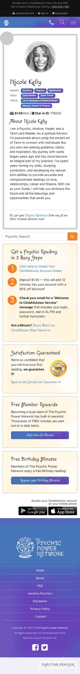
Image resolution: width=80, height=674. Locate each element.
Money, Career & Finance (36, 105)
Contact (40, 616)
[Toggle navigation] (73, 22)
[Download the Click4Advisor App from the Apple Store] (62, 510)
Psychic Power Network (54, 627)
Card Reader (29, 95)
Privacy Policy (40, 609)
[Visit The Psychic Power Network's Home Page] (40, 550)
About (40, 578)
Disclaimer (40, 601)
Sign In (44, 13)
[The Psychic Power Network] (4, 22)
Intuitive (27, 90)
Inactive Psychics (40, 593)
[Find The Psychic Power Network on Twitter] (44, 647)
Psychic (40, 90)
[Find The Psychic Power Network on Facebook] (35, 647)
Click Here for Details (40, 435)
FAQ (40, 585)
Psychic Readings (36, 215)
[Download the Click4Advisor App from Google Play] (33, 510)
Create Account (24, 13)
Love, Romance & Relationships (40, 100)
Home (40, 570)
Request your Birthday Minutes (40, 480)
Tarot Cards (47, 95)
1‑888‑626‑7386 (60, 6)
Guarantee (61, 13)
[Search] (72, 236)
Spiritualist (55, 90)
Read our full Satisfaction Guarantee (34, 382)
